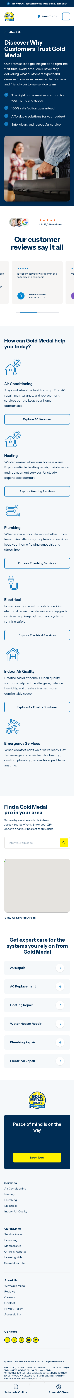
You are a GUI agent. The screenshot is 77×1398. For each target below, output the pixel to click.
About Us (15, 32)
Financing (10, 1240)
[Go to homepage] (9, 16)
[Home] (37, 1100)
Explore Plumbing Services (37, 563)
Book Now (37, 1157)
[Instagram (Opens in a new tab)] (21, 1340)
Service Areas (13, 1234)
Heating (9, 1194)
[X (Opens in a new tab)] (14, 1340)
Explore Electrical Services (37, 635)
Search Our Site (14, 1263)
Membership (12, 1246)
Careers (9, 1297)
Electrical (10, 1205)
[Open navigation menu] (66, 16)
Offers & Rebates (15, 1251)
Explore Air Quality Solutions (37, 707)
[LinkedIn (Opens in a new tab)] (36, 1340)
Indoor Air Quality (15, 1211)
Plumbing (10, 1200)
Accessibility (12, 1314)
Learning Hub (13, 1257)
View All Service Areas (20, 917)
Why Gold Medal (14, 1285)
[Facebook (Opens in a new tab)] (7, 1340)
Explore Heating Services (37, 491)
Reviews (9, 1291)
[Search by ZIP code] (64, 842)
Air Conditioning (15, 1188)
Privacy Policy (13, 1308)
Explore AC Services (37, 419)
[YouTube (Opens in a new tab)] (29, 1340)
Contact (9, 1303)
